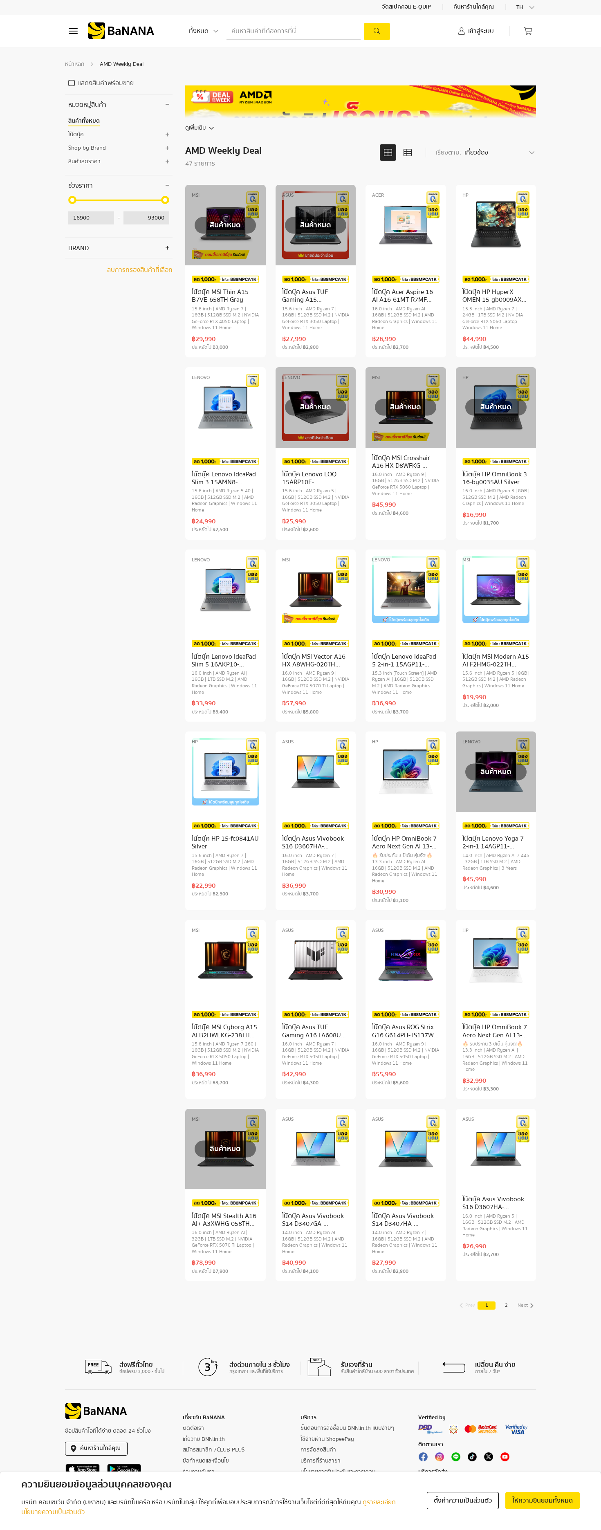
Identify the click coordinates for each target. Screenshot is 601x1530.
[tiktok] (472, 1458)
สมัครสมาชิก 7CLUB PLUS (213, 1449)
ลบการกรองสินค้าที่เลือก (140, 270)
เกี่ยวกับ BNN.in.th (204, 1439)
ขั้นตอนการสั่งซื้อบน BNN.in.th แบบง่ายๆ (347, 1428)
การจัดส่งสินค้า (318, 1449)
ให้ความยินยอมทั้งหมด (542, 1500)
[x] (488, 1458)
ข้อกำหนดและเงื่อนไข (206, 1460)
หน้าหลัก (74, 64)
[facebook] (423, 1458)
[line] (456, 1458)
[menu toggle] (73, 31)
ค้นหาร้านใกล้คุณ (474, 7)
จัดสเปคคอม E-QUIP (407, 7)
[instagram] (439, 1458)
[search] (377, 31)
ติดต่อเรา (193, 1428)
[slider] (72, 200)
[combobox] (526, 7)
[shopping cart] (528, 31)
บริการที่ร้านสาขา (320, 1460)
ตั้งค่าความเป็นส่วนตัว (463, 1500)
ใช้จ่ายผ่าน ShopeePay (327, 1439)
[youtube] (505, 1458)
